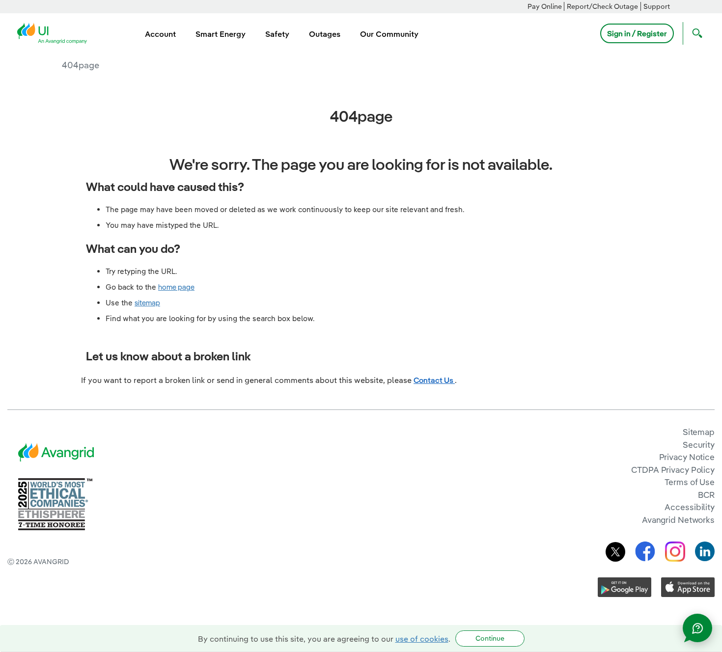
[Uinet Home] (55, 32)
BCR (706, 494)
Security (699, 444)
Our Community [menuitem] (389, 34)
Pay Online (545, 6)
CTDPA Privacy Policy (673, 469)
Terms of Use (690, 482)
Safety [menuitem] (277, 34)
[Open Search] (695, 33)
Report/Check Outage (602, 6)
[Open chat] (697, 628)
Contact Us (434, 380)
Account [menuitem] (160, 34)
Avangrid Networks (678, 520)
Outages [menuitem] (324, 34)
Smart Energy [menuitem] (220, 34)
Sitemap (699, 432)
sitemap (147, 302)
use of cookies (421, 639)
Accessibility (690, 507)
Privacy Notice (687, 457)
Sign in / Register (637, 33)
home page (176, 287)
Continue (489, 638)
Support (656, 6)
